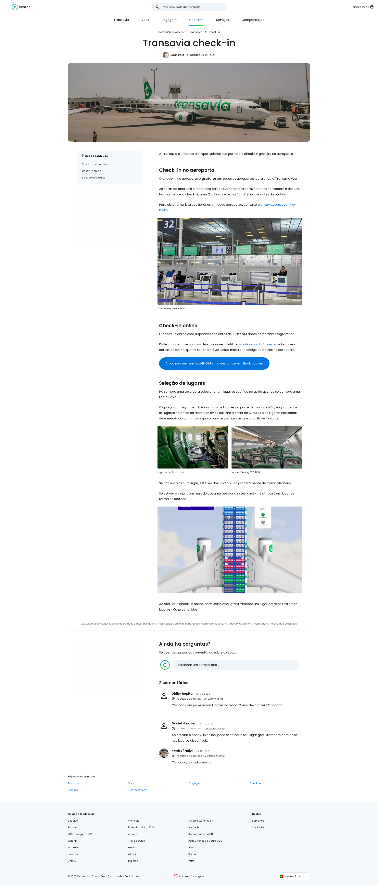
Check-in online (91, 171)
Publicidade (132, 876)
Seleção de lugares (93, 177)
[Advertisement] (110, 216)
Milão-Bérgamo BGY (80, 834)
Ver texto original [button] (213, 698)
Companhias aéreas (171, 32)
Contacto (258, 827)
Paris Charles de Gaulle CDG (205, 840)
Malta (131, 847)
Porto (191, 861)
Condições (98, 876)
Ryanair (72, 827)
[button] (5, 7)
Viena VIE (133, 820)
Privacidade (115, 876)
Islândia (73, 854)
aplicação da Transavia (260, 344)
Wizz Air (72, 840)
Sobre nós (258, 820)
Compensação (253, 20)
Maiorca (133, 861)
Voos (145, 20)
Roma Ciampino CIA (200, 834)
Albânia (133, 854)
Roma (192, 854)
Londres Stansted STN (201, 820)
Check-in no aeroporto (95, 164)
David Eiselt (177, 55)
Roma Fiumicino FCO (141, 827)
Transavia (121, 20)
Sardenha (194, 827)
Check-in (196, 20)
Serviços (222, 20)
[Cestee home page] (21, 7)
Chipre (72, 861)
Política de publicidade (283, 623)
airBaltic (73, 820)
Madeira (73, 847)
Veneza (192, 847)
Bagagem (169, 20)
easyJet (133, 834)
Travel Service (136, 840)
